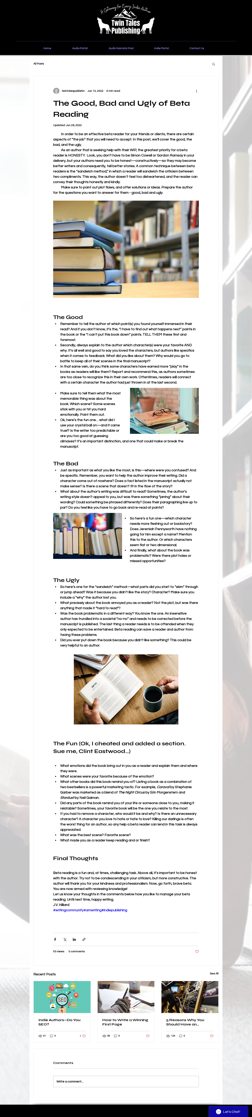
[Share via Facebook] (55, 939)
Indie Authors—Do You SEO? (59, 1022)
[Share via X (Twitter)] (65, 939)
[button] (213, 63)
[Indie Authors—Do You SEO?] (62, 997)
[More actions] (196, 91)
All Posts (38, 63)
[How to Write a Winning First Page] (126, 997)
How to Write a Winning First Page (125, 1022)
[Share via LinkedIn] (74, 939)
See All (214, 973)
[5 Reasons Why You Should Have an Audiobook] (189, 997)
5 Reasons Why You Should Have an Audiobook (185, 1022)
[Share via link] (84, 939)
